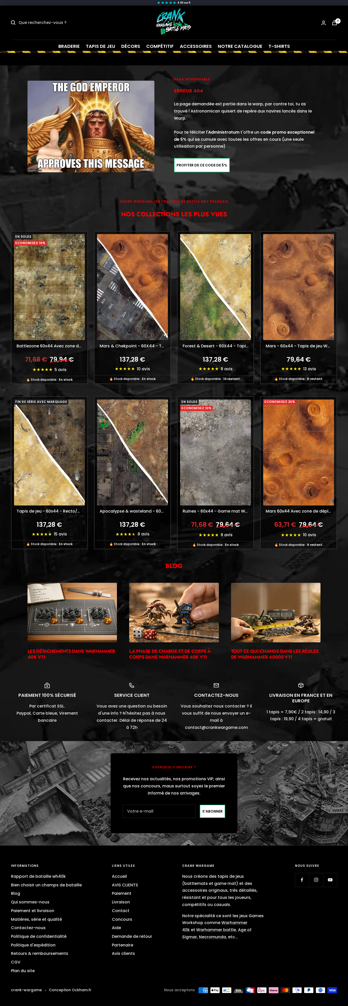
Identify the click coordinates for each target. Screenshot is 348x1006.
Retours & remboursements (39, 953)
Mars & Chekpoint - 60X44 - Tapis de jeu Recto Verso (135, 346)
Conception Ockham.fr (70, 990)
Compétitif (160, 46)
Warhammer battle (216, 930)
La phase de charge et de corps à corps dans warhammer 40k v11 (169, 654)
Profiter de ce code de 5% (202, 165)
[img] (174, 3)
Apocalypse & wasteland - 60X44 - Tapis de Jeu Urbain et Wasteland (135, 511)
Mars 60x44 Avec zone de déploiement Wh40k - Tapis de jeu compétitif (301, 511)
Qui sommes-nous (30, 902)
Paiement (121, 893)
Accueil (119, 876)
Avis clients (123, 953)
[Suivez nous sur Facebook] (302, 880)
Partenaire (122, 945)
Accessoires (196, 46)
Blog (15, 893)
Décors (130, 46)
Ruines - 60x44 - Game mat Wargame (218, 511)
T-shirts (279, 46)
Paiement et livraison (32, 911)
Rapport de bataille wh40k (38, 876)
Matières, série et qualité (36, 919)
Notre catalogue (240, 46)
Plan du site (23, 971)
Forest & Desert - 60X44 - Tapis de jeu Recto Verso (218, 346)
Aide (116, 928)
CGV (15, 962)
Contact (120, 911)
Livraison (121, 902)
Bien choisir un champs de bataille (46, 885)
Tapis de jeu (100, 46)
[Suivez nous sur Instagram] (316, 880)
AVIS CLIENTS (125, 885)
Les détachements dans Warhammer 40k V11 (71, 654)
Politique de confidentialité (38, 936)
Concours (122, 919)
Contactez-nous (28, 928)
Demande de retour (132, 936)
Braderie (69, 46)
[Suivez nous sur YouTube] (330, 880)
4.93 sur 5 (184, 2)
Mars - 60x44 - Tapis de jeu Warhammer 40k (301, 346)
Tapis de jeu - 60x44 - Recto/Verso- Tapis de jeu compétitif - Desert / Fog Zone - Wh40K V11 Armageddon (52, 511)
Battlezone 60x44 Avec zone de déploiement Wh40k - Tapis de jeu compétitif (52, 346)
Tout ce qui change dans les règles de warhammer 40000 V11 (275, 654)
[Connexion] (323, 23)
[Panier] (334, 22)
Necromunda (212, 937)
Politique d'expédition (33, 945)
